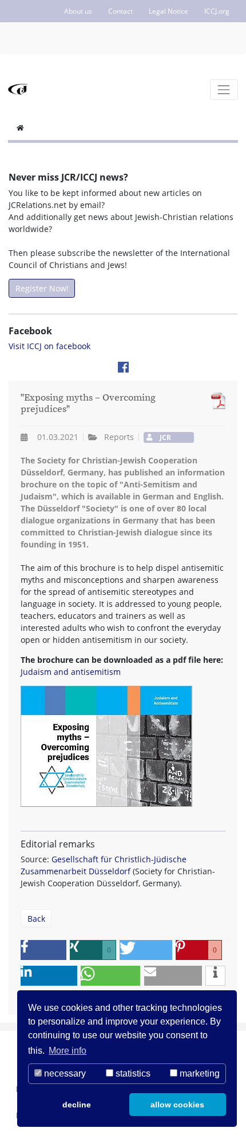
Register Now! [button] (42, 288)
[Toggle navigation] (224, 89)
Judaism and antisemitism (71, 671)
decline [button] (76, 1104)
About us (78, 11)
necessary (64, 1073)
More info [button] (67, 1050)
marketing (198, 1073)
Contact (120, 11)
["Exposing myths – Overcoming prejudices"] (215, 401)
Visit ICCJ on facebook (49, 346)
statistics (131, 1073)
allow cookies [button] (177, 1104)
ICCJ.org (216, 11)
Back (36, 918)
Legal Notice (168, 11)
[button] (43, 950)
